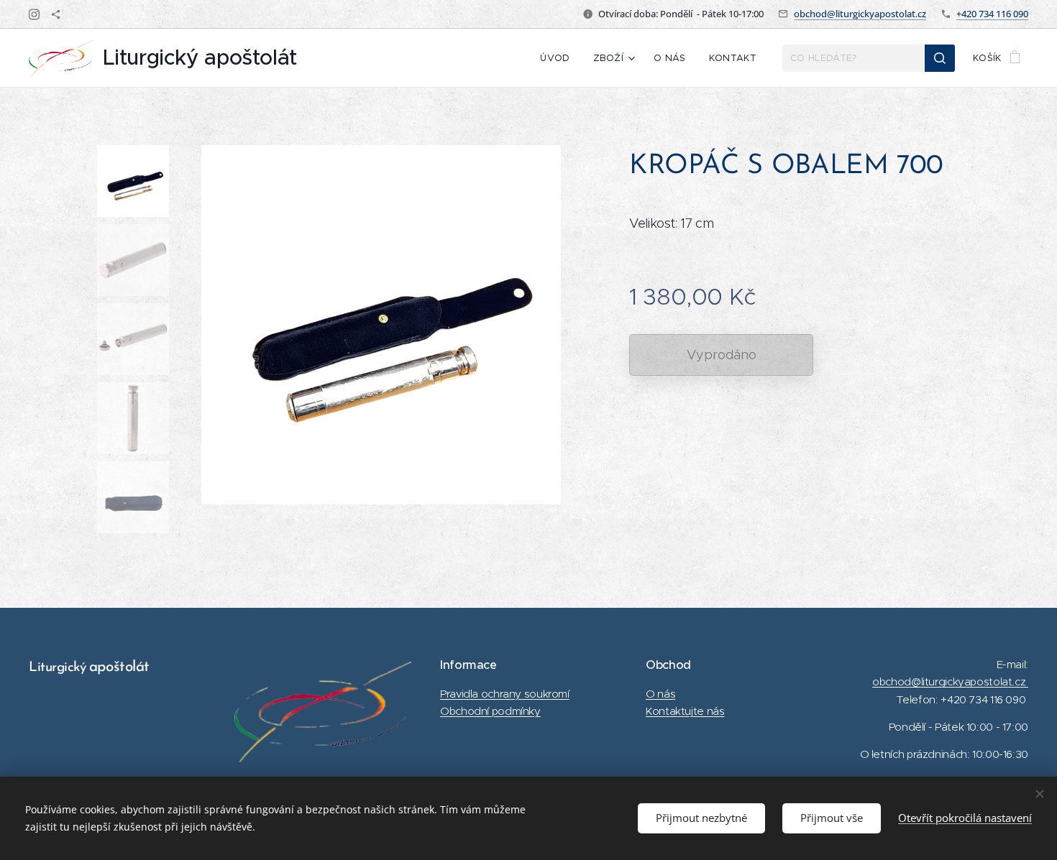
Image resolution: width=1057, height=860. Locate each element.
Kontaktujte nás (685, 711)
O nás (660, 694)
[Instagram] (34, 14)
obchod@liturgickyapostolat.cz (860, 13)
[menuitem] (558, 58)
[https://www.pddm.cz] (56, 14)
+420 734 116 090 (992, 13)
